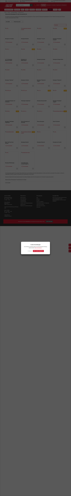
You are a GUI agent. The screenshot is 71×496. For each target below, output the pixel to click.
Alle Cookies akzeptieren (38, 250)
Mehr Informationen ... (38, 247)
